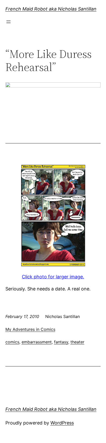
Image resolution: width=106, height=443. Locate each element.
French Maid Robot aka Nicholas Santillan (50, 9)
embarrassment (37, 341)
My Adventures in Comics (30, 329)
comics (12, 341)
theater (77, 341)
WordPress (62, 423)
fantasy (61, 341)
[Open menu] (8, 22)
